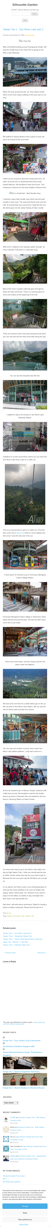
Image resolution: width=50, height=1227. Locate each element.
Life (9, 913)
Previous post (9, 953)
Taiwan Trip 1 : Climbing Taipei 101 (16, 945)
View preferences (25, 1219)
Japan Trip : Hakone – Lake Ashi (15, 942)
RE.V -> (6, 1179)
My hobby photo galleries (12, 1182)
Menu (25, 20)
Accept (25, 1206)
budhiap (13, 1156)
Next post (42, 953)
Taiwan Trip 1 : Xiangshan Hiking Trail (17, 936)
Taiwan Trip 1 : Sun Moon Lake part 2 (23, 29)
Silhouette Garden (25, 4)
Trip (32, 916)
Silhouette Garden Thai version (14, 1176)
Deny (25, 1213)
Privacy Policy (23, 1224)
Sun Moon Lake (18, 916)
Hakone (19, 533)
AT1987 (13, 1117)
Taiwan (27, 916)
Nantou (9, 916)
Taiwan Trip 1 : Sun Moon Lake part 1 (17, 933)
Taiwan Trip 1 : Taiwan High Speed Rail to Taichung (22, 939)
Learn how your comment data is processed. (24, 1023)
